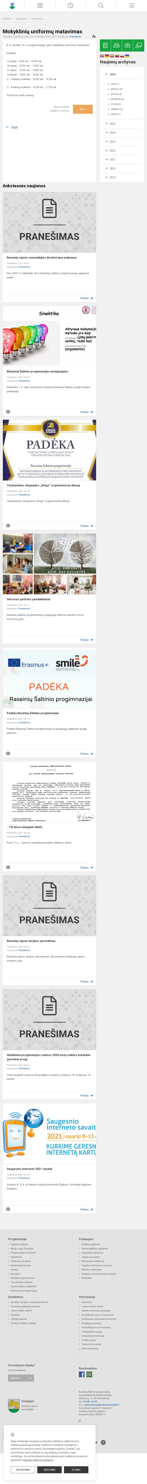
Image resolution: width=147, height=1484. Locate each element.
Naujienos (21, 18)
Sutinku (76, 1469)
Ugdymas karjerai (91, 1257)
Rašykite (15, 1378)
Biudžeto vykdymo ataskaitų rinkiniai (29, 1302)
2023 (112, 141)
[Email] (89, 1374)
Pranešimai (37, 18)
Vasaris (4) (117, 109)
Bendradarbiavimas (21, 1265)
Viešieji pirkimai (19, 1319)
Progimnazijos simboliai (23, 1252)
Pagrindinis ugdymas (92, 1252)
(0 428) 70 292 (90, 1401)
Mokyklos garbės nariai (23, 1278)
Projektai (15, 1315)
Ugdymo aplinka (19, 1244)
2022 (112, 150)
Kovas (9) (116, 104)
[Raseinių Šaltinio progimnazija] (12, 5)
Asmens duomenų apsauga (96, 1310)
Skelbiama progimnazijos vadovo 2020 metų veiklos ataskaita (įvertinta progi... (48, 1057)
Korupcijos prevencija (93, 1335)
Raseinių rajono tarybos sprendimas (31, 941)
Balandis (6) (117, 99)
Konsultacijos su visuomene (96, 1327)
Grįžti (14, 127)
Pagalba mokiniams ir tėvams (97, 1265)
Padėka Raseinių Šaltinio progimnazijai (33, 713)
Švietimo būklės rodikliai (23, 1323)
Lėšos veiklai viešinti (21, 1310)
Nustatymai (23, 1469)
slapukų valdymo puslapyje (38, 1460)
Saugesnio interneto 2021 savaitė (29, 1169)
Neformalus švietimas (93, 1261)
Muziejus (15, 1274)
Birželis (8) (117, 89)
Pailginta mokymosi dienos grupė (99, 1274)
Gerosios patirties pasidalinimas (29, 599)
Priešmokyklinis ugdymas (95, 1248)
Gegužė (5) (116, 94)
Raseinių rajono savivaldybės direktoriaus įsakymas (42, 257)
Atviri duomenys (90, 1348)
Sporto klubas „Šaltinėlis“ (24, 1286)
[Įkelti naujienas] (40, 5)
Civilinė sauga (89, 1340)
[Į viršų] (103, 1442)
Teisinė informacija (91, 1344)
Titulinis (7, 18)
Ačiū (83, 109)
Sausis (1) (116, 114)
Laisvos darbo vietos (92, 1306)
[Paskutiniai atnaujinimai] (70, 5)
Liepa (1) (115, 84)
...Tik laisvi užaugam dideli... (25, 827)
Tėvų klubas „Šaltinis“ (22, 1282)
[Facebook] (82, 1374)
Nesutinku (49, 1469)
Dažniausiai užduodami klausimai (99, 1319)
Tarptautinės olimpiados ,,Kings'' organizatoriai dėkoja (43, 485)
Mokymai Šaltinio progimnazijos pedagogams (37, 371)
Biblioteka (87, 1278)
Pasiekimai (16, 1257)
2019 (112, 177)
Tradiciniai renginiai (21, 1261)
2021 (112, 159)
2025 (112, 123)
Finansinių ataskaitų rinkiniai (25, 1306)
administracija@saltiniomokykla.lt (101, 1404)
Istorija (14, 1269)
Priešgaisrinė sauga (92, 1331)
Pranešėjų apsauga (91, 1323)
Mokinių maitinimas (92, 1269)
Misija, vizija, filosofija (22, 1248)
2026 (112, 74)
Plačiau (84, 298)
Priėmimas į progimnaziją (24, 1290)
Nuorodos (87, 1302)
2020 (112, 168)
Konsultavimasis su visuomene (97, 1315)
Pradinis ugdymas (91, 1244)
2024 (112, 132)
